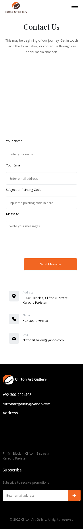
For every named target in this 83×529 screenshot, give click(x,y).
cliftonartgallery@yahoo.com (43, 340)
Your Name (14, 141)
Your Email (13, 165)
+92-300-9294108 (35, 321)
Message (12, 214)
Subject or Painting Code (23, 189)
